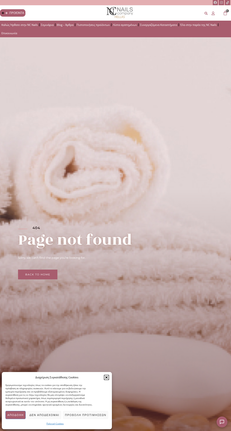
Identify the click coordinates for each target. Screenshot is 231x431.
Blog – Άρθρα (65, 25)
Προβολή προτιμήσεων (85, 415)
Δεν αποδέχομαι (44, 415)
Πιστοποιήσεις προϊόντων (93, 25)
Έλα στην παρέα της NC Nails (198, 25)
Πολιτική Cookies (55, 423)
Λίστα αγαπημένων (125, 25)
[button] (106, 377)
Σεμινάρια (47, 25)
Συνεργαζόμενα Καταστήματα (158, 25)
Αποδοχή (15, 415)
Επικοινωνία (9, 33)
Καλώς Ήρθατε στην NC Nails (19, 25)
